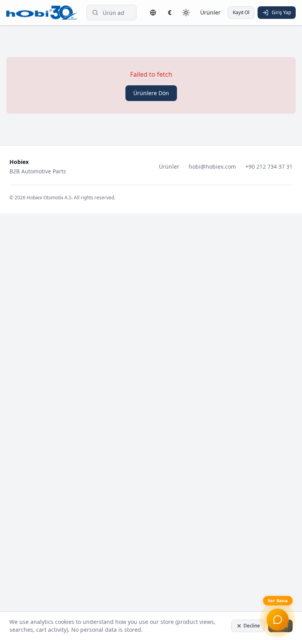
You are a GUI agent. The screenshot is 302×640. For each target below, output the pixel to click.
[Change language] (153, 13)
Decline (251, 625)
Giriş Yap (281, 12)
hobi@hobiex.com (212, 166)
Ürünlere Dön (151, 93)
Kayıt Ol (241, 12)
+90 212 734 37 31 (269, 166)
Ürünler (210, 12)
